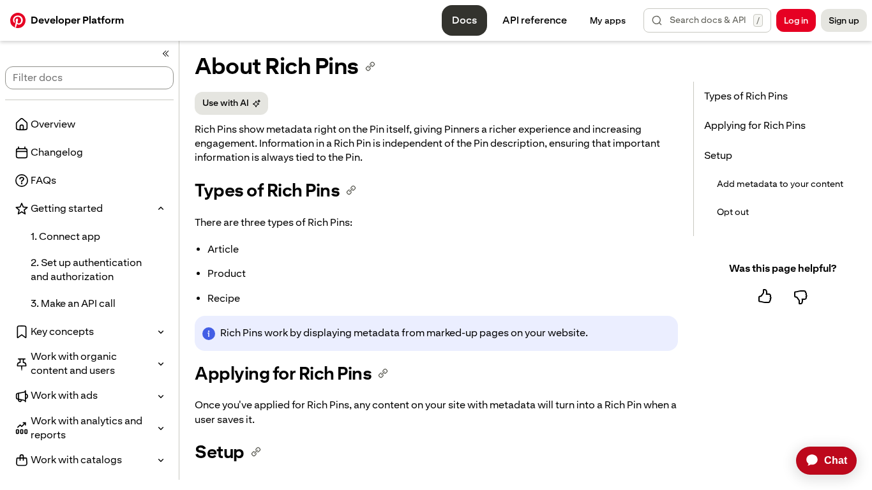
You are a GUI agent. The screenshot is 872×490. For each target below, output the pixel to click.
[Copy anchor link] (370, 66)
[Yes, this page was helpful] (764, 296)
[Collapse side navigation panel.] (166, 53)
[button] (707, 20)
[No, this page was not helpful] (800, 296)
